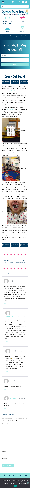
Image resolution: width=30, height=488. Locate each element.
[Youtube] (23, 2)
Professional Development (7, 22)
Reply (5, 303)
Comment (5, 423)
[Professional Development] (7, 18)
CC (10, 281)
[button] (3, 2)
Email (4, 451)
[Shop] (22, 18)
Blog (7, 32)
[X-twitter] (20, 2)
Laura (12, 351)
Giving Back (17, 36)
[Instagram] (13, 2)
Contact (22, 32)
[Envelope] (26, 2)
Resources (15, 38)
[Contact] (22, 28)
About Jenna (25, 36)
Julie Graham (13, 398)
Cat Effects (10, 110)
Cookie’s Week (16, 91)
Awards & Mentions (7, 36)
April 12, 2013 (22, 398)
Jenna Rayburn (9, 316)
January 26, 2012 (17, 281)
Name (4, 445)
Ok (15, 485)
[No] (28, 483)
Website (4, 458)
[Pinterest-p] (16, 2)
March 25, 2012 (20, 351)
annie (11, 381)
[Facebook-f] (10, 2)
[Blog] (7, 28)
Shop (22, 22)
